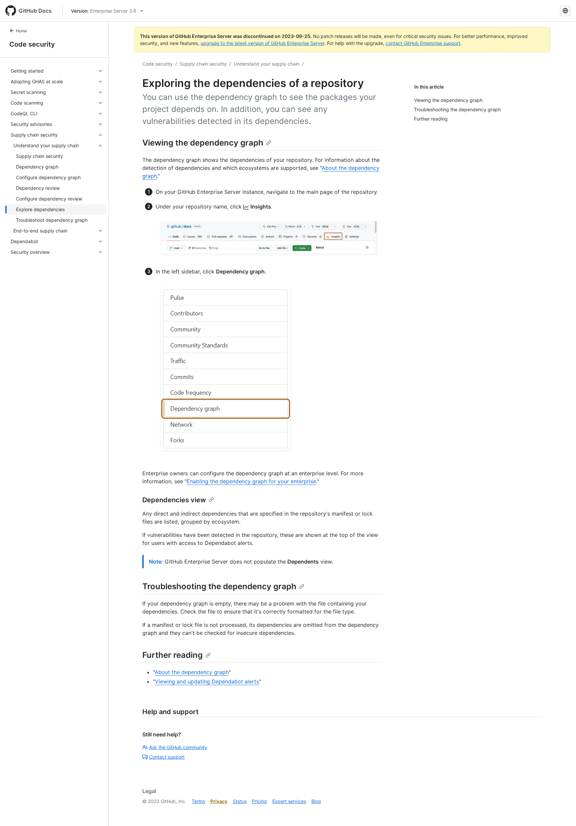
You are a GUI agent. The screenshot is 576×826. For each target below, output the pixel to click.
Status (240, 801)
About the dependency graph (192, 672)
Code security (32, 44)
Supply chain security (203, 64)
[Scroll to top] (561, 811)
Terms (198, 801)
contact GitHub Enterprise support (423, 43)
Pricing (259, 801)
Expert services (289, 801)
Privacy (218, 801)
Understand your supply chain (266, 64)
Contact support (167, 757)
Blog (316, 801)
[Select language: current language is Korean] (565, 10)
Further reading (172, 655)
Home (21, 30)
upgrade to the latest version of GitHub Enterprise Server (262, 43)
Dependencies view (174, 500)
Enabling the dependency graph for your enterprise (251, 481)
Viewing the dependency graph (202, 143)
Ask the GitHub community (178, 747)
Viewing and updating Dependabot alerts (207, 681)
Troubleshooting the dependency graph (219, 586)
